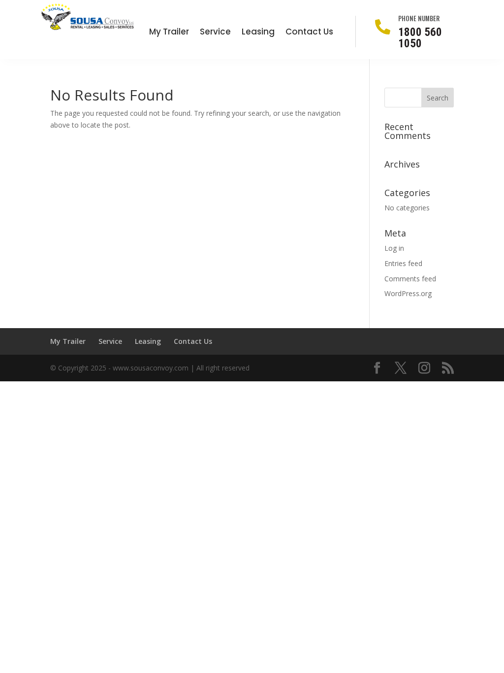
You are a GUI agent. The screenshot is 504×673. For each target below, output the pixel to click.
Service (215, 32)
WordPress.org (408, 293)
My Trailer (169, 32)
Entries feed (403, 263)
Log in (394, 248)
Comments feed (410, 278)
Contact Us (309, 32)
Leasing (258, 32)
